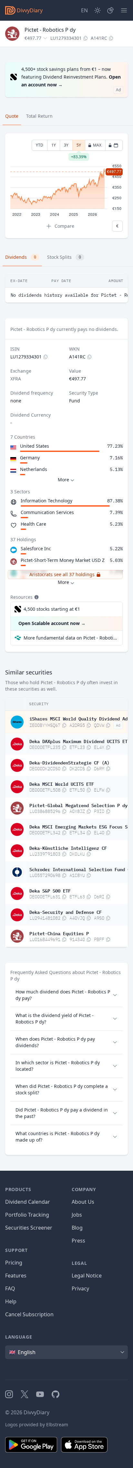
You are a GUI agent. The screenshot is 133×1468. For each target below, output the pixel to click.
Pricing (13, 1262)
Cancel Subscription (29, 1314)
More (63, 480)
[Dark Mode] (97, 10)
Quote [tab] (11, 116)
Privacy (80, 1288)
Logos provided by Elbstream (36, 1424)
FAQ (10, 1288)
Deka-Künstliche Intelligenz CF (68, 847)
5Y (78, 146)
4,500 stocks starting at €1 (52, 609)
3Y (66, 145)
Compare (64, 226)
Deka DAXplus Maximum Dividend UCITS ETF (79, 741)
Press (78, 1240)
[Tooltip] (36, 597)
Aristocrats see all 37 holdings (62, 574)
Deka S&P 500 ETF (50, 890)
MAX (97, 145)
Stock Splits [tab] (64, 257)
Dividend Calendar (27, 1201)
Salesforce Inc (36, 548)
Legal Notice (87, 1275)
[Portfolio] (110, 10)
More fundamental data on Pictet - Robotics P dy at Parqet (70, 638)
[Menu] (124, 10)
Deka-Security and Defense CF (65, 911)
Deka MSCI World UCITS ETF (61, 783)
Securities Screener (28, 1227)
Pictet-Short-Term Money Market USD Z (63, 560)
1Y (53, 145)
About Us (83, 1201)
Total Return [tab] (39, 116)
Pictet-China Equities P (59, 933)
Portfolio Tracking (27, 1214)
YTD (39, 145)
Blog (77, 1227)
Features (15, 1275)
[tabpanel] (66, 185)
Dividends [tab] (20, 257)
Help (10, 1301)
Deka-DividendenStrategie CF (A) (69, 762)
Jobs (77, 1214)
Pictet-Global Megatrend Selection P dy (78, 805)
